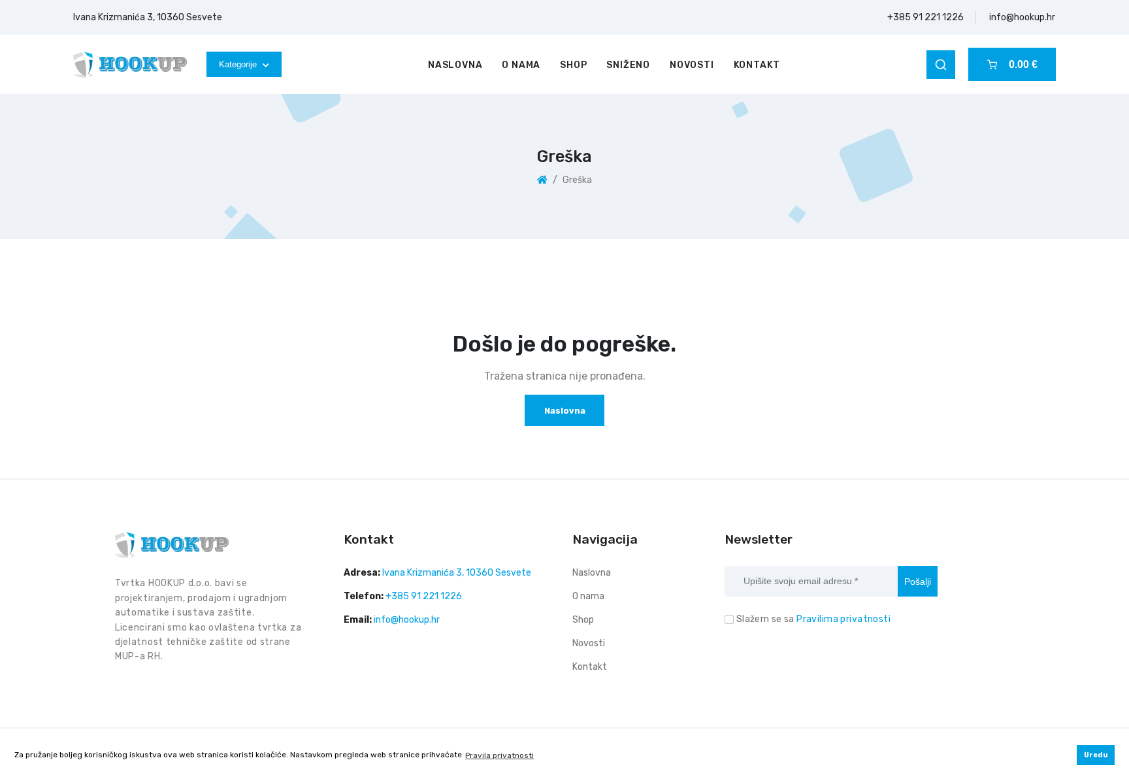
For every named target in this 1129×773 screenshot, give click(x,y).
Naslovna (455, 65)
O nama (521, 65)
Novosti (692, 65)
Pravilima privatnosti (843, 619)
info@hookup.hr (1022, 17)
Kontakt (757, 65)
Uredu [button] (1096, 755)
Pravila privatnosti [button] (499, 755)
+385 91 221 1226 (925, 17)
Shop (573, 65)
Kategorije (239, 64)
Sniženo (628, 65)
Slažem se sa (813, 619)
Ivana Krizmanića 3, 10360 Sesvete (147, 17)
